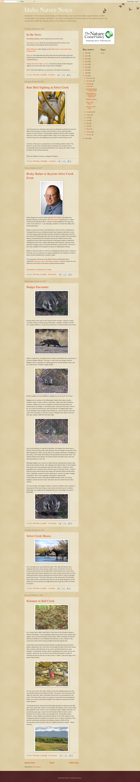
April (88, 126)
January (89, 134)
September (90, 112)
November (90, 81)
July (88, 117)
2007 (86, 76)
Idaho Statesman (32, 49)
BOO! (28, 70)
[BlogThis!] (64, 75)
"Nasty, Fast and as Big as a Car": (38, 63)
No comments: (52, 274)
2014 (86, 56)
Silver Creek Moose (39, 536)
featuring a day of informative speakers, (47, 261)
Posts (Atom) (37, 767)
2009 (86, 70)
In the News (34, 34)
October (89, 84)
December (90, 78)
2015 (86, 53)
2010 (86, 67)
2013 (86, 59)
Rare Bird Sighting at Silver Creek (48, 87)
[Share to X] (66, 75)
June (88, 120)
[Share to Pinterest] (70, 75)
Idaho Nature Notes (48, 9)
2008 (86, 73)
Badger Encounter (38, 287)
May (88, 123)
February (89, 132)
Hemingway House (33, 43)
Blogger (79, 778)
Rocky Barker (57, 217)
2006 (86, 138)
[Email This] (62, 75)
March (89, 129)
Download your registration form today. (39, 269)
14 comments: (52, 523)
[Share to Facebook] (68, 75)
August (89, 115)
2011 (86, 64)
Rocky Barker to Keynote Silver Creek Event (91, 95)
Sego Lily (29, 55)
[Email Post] (58, 75)
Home (52, 763)
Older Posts (74, 763)
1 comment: (52, 75)
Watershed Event (52, 219)
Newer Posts (29, 763)
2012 (86, 61)
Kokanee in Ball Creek (40, 601)
